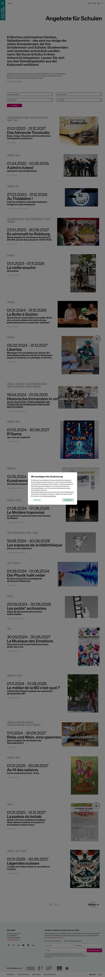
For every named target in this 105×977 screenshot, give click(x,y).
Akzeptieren (68, 500)
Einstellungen (37, 500)
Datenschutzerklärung (49, 496)
